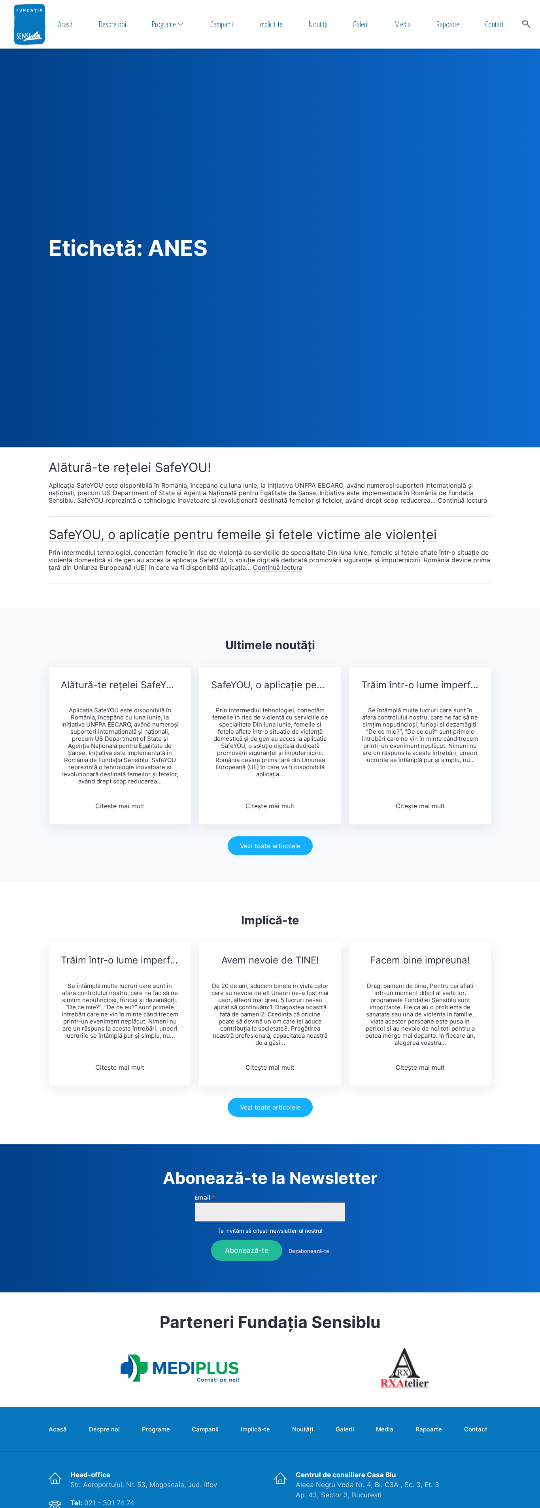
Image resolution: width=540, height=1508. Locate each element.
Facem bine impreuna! (420, 960)
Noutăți (317, 24)
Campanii (221, 24)
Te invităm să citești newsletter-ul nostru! (270, 1230)
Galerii (360, 24)
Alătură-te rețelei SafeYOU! (130, 467)
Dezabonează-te (309, 1251)
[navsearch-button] (526, 24)
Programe (163, 24)
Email (205, 1197)
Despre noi (112, 24)
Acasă (65, 24)
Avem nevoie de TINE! (270, 960)
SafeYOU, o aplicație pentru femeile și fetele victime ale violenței (243, 534)
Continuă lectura (462, 500)
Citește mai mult (119, 806)
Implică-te (270, 24)
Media (402, 24)
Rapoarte (447, 24)
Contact (494, 24)
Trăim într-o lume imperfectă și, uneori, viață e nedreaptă (420, 685)
